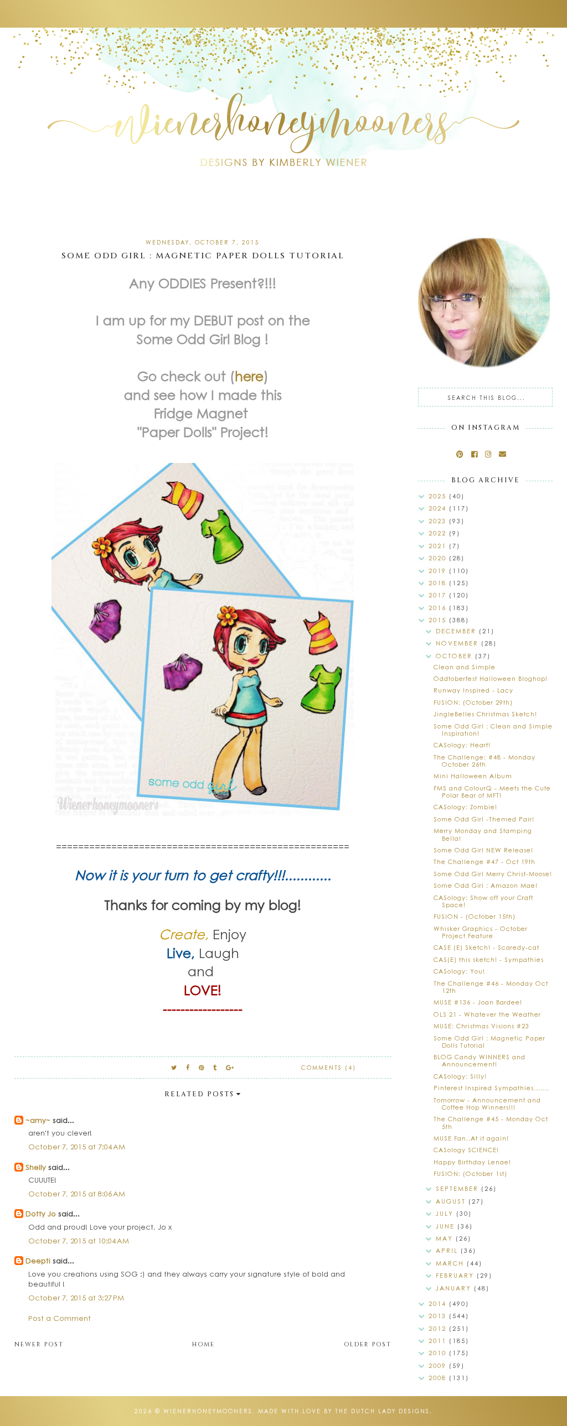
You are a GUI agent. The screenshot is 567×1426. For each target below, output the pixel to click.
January (455, 1288)
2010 (439, 1353)
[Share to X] (174, 1067)
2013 (439, 1315)
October (455, 656)
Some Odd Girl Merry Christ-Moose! (493, 874)
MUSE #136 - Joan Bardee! (478, 1002)
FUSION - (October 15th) (475, 916)
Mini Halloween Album (473, 776)
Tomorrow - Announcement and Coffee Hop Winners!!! (487, 1103)
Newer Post (39, 1344)
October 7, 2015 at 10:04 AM (78, 1240)
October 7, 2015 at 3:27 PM (76, 1297)
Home (203, 1344)
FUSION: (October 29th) (473, 702)
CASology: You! (459, 971)
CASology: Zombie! (465, 807)
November (458, 643)
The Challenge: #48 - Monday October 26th (484, 760)
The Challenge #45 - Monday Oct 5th (491, 1122)
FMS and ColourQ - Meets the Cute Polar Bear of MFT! (492, 791)
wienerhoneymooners (207, 1411)
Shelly (35, 1167)
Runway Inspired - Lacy (473, 690)
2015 (439, 620)
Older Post (367, 1344)
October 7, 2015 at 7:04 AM (76, 1146)
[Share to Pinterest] (202, 1067)
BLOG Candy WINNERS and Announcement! (479, 1060)
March (451, 1263)
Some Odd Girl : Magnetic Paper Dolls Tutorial (489, 1041)
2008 (439, 1377)
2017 (439, 595)
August (452, 1201)
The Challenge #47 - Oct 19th (484, 861)
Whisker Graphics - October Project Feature (481, 932)
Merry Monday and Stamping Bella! (483, 834)
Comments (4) (328, 1067)
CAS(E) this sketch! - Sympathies (489, 959)
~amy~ (37, 1120)
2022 (439, 533)
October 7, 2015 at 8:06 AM (76, 1193)
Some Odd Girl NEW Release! (483, 850)
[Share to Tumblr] (215, 1067)
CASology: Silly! (460, 1076)
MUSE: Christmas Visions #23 (481, 1026)
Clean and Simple (465, 667)
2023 (439, 521)
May (446, 1238)
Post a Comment (59, 1318)
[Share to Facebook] (188, 1067)
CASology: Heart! (462, 745)
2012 (439, 1328)
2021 (439, 546)
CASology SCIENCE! (466, 1150)
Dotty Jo (40, 1213)
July (446, 1213)
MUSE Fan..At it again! (471, 1138)
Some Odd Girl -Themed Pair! (484, 819)
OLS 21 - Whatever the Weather (487, 1014)
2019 (439, 570)
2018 (439, 583)
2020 (439, 558)
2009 (439, 1365)
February (456, 1275)
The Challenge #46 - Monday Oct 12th (491, 987)
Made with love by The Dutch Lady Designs (344, 1411)
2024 (439, 508)
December (457, 631)
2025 (439, 496)
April (448, 1250)
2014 (439, 1303)
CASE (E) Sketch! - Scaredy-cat (486, 947)
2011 (439, 1340)
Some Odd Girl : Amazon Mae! (486, 885)
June (446, 1226)
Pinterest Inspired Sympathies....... (491, 1088)
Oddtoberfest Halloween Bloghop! (491, 678)
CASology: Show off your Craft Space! (483, 901)
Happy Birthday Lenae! (472, 1162)
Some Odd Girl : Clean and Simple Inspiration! (493, 729)
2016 (439, 607)
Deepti (37, 1260)
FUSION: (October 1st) (470, 1173)
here (249, 375)
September (458, 1188)
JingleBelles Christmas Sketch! (485, 714)
